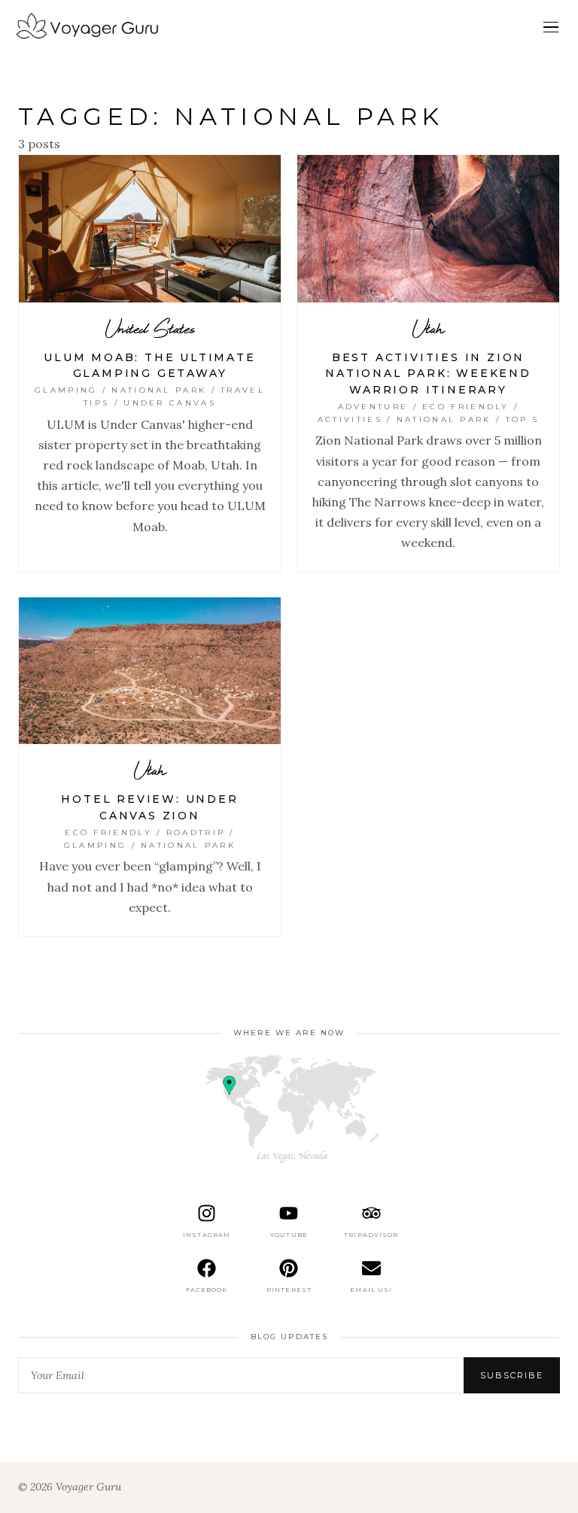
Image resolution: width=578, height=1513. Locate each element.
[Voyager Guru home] (87, 27)
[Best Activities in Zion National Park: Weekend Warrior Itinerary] (428, 228)
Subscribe (511, 1375)
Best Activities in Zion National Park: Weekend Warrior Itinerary (428, 373)
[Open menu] (551, 27)
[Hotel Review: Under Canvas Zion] (150, 671)
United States (150, 328)
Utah (428, 328)
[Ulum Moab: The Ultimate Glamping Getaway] (150, 228)
